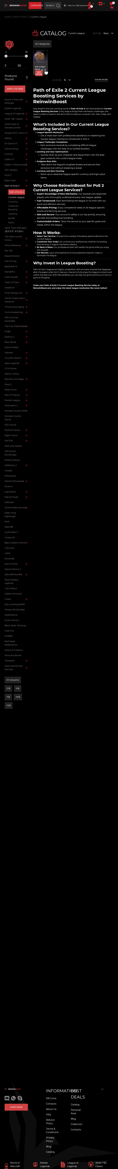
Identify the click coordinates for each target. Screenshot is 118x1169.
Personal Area (76, 1112)
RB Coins (51, 1098)
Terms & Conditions (52, 1130)
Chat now (16, 1107)
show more (101, 80)
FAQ (48, 1114)
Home (8, 17)
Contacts (51, 1103)
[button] (89, 7)
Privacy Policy (50, 1139)
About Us (51, 1109)
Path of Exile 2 (20, 17)
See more (39, 73)
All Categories (42, 44)
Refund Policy (50, 1122)
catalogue (36, 5)
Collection (76, 1124)
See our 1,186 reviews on (77, 5)
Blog (48, 1146)
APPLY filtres (15, 89)
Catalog (50, 1151)
